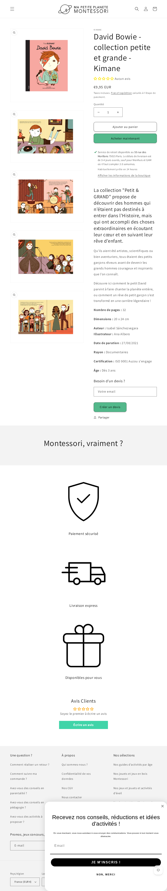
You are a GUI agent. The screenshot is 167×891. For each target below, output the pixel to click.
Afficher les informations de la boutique (124, 175)
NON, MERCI (106, 874)
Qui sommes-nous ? (75, 764)
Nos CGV (67, 788)
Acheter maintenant (125, 138)
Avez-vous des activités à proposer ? (26, 819)
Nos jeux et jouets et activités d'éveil (132, 790)
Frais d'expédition (121, 92)
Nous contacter (72, 797)
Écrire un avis (83, 725)
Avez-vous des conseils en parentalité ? (27, 790)
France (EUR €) (23, 881)
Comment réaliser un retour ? (29, 764)
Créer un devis (110, 407)
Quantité (99, 104)
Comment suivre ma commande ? (23, 776)
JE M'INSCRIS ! (106, 862)
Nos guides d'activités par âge (133, 764)
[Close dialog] (162, 806)
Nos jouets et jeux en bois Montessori (130, 776)
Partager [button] (104, 417)
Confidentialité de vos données (76, 776)
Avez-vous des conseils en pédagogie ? (27, 804)
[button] (12, 8)
